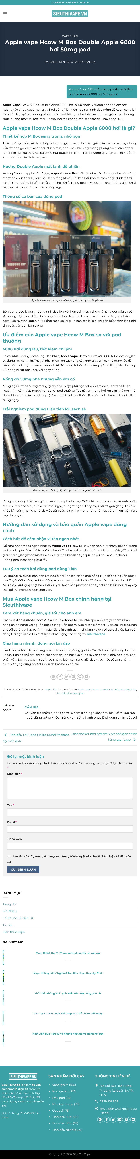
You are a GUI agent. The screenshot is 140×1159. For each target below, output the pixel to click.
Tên (10, 805)
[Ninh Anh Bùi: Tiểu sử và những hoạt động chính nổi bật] (3, 1038)
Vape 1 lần (70, 36)
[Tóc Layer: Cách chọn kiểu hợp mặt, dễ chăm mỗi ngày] (3, 1018)
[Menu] (5, 13)
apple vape (84, 689)
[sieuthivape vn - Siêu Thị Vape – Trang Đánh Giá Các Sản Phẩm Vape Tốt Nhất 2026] (70, 13)
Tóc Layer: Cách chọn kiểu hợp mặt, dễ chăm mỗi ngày (67, 1013)
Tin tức (8, 925)
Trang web (14, 839)
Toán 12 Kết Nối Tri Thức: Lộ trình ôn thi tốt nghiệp (68, 953)
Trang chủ (10, 904)
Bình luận (14, 773)
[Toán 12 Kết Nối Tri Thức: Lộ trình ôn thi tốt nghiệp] (3, 957)
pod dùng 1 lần (127, 689)
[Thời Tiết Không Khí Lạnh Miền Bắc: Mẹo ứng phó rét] (3, 998)
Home (72, 89)
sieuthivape (96, 634)
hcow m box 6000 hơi (104, 689)
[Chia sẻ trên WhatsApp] (53, 677)
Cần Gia (89, 62)
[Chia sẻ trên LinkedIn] (86, 677)
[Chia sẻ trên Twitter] (67, 677)
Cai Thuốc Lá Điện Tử (18, 918)
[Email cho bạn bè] (73, 677)
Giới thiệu (10, 911)
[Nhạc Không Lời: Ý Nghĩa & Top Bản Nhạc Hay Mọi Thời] (3, 978)
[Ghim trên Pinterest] (80, 677)
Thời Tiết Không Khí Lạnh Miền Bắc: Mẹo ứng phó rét (68, 993)
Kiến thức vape (14, 932)
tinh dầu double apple (69, 693)
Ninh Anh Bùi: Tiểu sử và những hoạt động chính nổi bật (67, 1033)
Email (12, 822)
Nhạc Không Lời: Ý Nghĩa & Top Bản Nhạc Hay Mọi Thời (67, 973)
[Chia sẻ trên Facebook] (60, 677)
